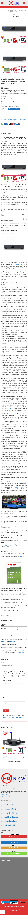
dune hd (20, 118)
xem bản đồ (21, 652)
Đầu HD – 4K (23, 556)
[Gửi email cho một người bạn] (9, 124)
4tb (3, 118)
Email (4, 704)
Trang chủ (4, 10)
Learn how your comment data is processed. (13, 717)
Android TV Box (6, 558)
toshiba (10, 120)
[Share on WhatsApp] (2, 124)
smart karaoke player (5, 120)
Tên (4, 697)
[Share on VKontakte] (14, 124)
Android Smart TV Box (18, 264)
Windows (22, 487)
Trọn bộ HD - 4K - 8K (9, 115)
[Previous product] (15, 14)
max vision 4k (14, 119)
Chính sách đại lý (9, 809)
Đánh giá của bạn (7, 680)
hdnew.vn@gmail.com (7, 796)
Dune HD (9, 408)
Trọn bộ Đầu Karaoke (18, 115)
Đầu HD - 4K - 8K (18, 10)
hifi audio (10, 119)
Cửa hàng (10, 10)
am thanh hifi (7, 118)
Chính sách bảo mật (10, 821)
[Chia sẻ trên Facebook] (5, 124)
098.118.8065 (14, 7)
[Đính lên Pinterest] (12, 124)
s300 (25, 119)
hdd (7, 119)
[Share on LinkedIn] (17, 124)
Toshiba (15, 549)
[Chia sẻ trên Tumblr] (19, 124)
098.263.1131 (8, 7)
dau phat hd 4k (16, 118)
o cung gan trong (21, 119)
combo (11, 118)
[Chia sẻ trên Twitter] (7, 124)
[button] (2, 3)
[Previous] (2, 45)
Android (16, 487)
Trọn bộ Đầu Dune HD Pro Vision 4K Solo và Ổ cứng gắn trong (14, 757)
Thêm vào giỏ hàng (14, 109)
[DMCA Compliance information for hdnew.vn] (23, 902)
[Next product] (13, 14)
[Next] (6, 45)
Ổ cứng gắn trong (6, 545)
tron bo (14, 120)
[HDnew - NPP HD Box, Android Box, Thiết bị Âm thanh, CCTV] (14, 3)
